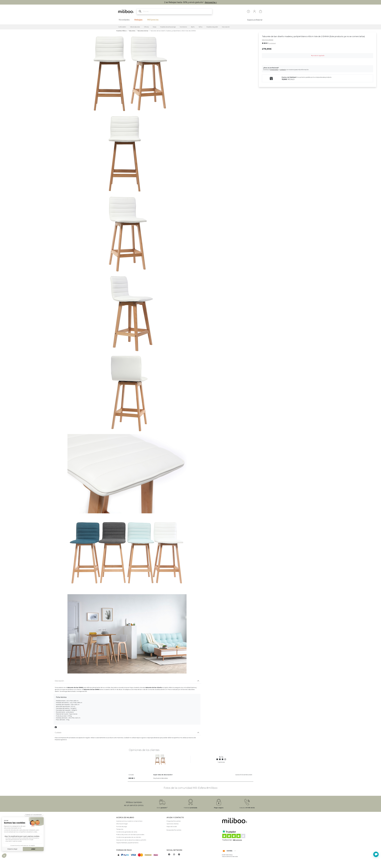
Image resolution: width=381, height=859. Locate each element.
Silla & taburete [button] (135, 27)
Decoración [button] (226, 27)
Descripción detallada (267, 39)
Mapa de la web (172, 826)
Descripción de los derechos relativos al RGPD (131, 840)
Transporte (119, 829)
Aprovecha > (211, 2)
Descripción (59, 681)
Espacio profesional (254, 20)
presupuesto (274, 69)
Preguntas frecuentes (174, 821)
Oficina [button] (146, 27)
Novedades (124, 20)
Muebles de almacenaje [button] (168, 27)
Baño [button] (193, 27)
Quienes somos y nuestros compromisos (129, 821)
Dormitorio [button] (183, 27)
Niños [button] (200, 27)
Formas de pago (121, 826)
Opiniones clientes (172, 824)
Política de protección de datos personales (130, 834)
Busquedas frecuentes (174, 830)
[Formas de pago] (140, 854)
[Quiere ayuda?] (376, 854)
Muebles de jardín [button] (212, 27)
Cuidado (58, 733)
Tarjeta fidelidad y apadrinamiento (127, 842)
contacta (283, 69)
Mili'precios (152, 20)
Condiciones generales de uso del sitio (128, 837)
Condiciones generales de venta (126, 832)
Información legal (121, 824)
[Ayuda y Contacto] (248, 11)
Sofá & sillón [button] (122, 27)
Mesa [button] (154, 27)
